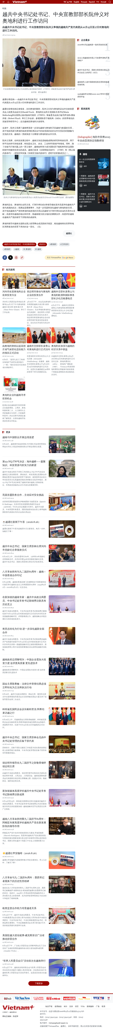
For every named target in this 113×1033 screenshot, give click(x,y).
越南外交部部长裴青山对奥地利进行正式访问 (38, 348)
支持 (71, 1006)
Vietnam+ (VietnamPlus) (20, 2)
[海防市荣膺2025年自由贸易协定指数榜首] (94, 123)
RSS (65, 1006)
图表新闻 (85, 109)
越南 (39, 249)
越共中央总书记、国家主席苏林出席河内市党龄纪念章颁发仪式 (24, 548)
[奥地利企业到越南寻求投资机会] (14, 384)
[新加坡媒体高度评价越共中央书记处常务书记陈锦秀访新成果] (62, 798)
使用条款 (58, 1006)
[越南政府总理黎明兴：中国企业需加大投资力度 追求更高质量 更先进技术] (62, 666)
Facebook (4, 257)
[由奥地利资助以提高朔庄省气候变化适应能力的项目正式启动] (14, 335)
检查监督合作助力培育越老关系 (19, 908)
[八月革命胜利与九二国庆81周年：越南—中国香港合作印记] (62, 578)
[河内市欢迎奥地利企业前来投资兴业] (14, 281)
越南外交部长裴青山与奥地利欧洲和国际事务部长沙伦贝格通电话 (62, 295)
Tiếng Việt (68, 2)
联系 (103, 1006)
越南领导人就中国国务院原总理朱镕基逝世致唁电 (93, 83)
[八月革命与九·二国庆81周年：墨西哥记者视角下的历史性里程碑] (62, 884)
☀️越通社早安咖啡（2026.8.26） (20, 853)
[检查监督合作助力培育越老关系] (62, 915)
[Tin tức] (106, 998)
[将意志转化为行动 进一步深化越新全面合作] (62, 636)
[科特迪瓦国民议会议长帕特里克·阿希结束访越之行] (62, 716)
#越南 (16, 249)
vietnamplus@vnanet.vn (58, 1023)
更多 (8, 432)
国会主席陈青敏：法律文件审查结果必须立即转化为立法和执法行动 (24, 685)
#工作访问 (64, 244)
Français (84, 2)
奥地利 (28, 249)
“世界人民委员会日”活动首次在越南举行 (24, 960)
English (76, 2)
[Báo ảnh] (57, 998)
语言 (77, 1006)
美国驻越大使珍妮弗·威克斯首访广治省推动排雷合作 (23, 937)
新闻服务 (90, 1006)
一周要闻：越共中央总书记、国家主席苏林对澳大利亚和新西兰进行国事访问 (87, 198)
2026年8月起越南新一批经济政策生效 (92, 45)
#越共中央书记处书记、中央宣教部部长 (19, 244)
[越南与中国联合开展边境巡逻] (62, 444)
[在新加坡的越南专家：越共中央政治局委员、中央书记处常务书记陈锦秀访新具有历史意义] (62, 604)
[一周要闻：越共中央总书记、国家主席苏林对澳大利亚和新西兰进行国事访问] (103, 198)
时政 (4, 8)
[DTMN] (42, 998)
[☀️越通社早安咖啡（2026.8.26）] (62, 860)
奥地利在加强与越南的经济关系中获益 (62, 348)
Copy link (22, 257)
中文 (97, 2)
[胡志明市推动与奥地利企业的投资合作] (39, 281)
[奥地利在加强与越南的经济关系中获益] (63, 335)
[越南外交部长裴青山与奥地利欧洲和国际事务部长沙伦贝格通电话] (63, 281)
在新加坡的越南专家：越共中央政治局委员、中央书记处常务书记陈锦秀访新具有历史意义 (24, 601)
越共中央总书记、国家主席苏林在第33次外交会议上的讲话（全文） (93, 71)
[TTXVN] (87, 998)
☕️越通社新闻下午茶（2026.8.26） (21, 522)
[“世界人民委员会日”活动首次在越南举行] (62, 968)
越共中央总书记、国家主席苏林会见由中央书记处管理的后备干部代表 (24, 739)
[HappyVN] (73, 998)
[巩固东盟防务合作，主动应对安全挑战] (62, 502)
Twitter (10, 257)
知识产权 (48, 1006)
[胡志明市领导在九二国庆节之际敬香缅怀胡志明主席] (62, 770)
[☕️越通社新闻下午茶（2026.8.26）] (62, 529)
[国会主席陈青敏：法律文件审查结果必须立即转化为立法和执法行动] (62, 691)
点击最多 (85, 40)
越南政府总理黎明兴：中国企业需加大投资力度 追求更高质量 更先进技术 (24, 661)
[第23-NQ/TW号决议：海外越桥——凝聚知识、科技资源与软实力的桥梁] (62, 468)
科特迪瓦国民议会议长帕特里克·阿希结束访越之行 (23, 711)
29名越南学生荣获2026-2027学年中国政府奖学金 (93, 95)
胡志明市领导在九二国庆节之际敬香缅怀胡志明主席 (24, 764)
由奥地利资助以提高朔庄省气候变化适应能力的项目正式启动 (14, 349)
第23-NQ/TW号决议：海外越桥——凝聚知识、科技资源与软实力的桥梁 (23, 463)
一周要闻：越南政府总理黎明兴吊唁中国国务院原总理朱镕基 (87, 178)
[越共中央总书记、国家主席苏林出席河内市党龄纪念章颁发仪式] (62, 553)
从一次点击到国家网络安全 (87, 160)
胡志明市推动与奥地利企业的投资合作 (38, 293)
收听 (85, 166)
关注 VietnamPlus (54, 257)
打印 (16, 257)
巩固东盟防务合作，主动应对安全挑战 (23, 495)
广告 (98, 1006)
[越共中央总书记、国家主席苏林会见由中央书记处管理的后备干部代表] (62, 744)
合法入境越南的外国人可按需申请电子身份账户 (93, 59)
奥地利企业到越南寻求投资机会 (14, 397)
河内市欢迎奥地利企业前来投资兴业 (14, 293)
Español (92, 2)
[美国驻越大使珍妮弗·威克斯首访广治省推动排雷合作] (62, 942)
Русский (103, 2)
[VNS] (11, 998)
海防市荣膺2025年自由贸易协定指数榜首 (93, 139)
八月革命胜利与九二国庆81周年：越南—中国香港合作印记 (24, 573)
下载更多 (39, 983)
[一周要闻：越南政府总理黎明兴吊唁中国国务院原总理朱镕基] (103, 180)
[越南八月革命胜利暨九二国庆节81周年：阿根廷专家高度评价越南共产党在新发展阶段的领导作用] (62, 826)
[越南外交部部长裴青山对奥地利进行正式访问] (39, 335)
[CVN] (26, 998)
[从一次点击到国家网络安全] (103, 163)
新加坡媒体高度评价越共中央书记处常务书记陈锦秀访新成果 (24, 792)
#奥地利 (53, 244)
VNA (83, 1006)
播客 (85, 154)
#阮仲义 (42, 244)
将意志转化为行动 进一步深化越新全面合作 (23, 630)
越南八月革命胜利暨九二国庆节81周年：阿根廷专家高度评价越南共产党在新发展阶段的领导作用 (24, 823)
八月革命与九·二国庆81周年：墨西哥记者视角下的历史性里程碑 (23, 879)
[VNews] (96, 998)
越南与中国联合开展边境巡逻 (18, 437)
